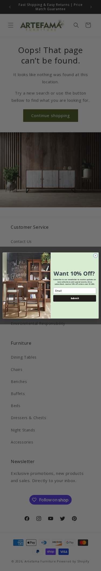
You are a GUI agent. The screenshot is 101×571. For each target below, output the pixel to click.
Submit (74, 298)
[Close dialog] (95, 255)
